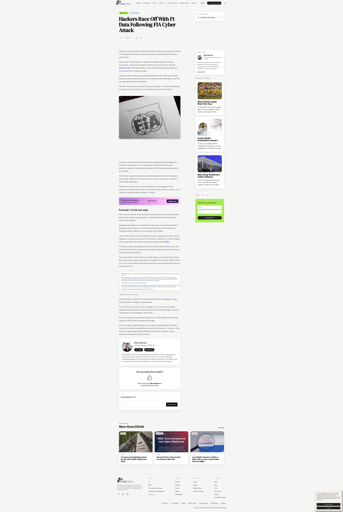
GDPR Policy (214, 503)
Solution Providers (172, 3)
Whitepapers (179, 494)
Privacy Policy (192, 503)
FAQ (215, 488)
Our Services (218, 491)
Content (161, 3)
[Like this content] (121, 38)
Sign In (203, 3)
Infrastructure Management (157, 491)
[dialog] (328, 500)
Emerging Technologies (155, 488)
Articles (177, 482)
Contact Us (165, 503)
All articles (221, 427)
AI (149, 482)
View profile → (201, 72)
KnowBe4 (165, 242)
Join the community (214, 3)
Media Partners (197, 488)
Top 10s (154, 3)
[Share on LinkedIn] (137, 38)
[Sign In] (138, 349)
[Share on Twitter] (132, 38)
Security (124, 13)
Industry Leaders (184, 3)
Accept (328, 508)
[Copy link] (141, 38)
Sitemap (223, 503)
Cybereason (167, 299)
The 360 (193, 3)
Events (195, 482)
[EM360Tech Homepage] (126, 484)
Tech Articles (146, 3)
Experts (195, 485)
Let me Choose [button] (328, 504)
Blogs (215, 485)
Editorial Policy (203, 503)
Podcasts (138, 3)
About (216, 482)
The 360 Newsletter (220, 497)
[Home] (124, 5)
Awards (216, 494)
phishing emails (125, 68)
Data (150, 485)
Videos (177, 491)
